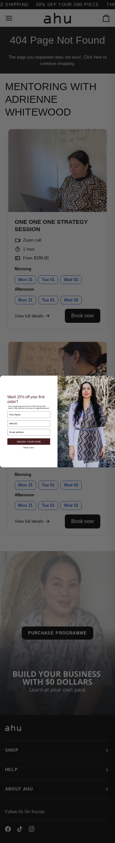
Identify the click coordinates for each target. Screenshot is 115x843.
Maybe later (28, 448)
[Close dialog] (112, 378)
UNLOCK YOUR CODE (29, 441)
